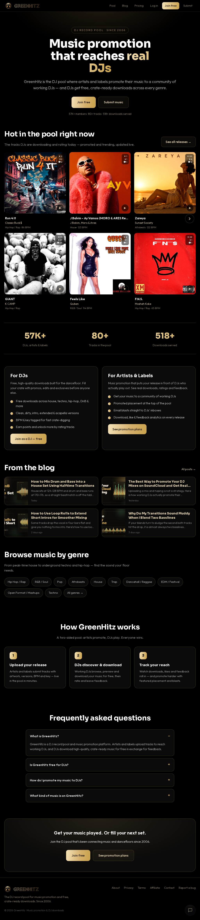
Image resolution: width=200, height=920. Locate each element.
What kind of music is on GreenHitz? (56, 795)
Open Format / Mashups (23, 593)
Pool (112, 5)
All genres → (75, 593)
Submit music (113, 102)
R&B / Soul (41, 582)
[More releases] (189, 218)
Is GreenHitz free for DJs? (49, 765)
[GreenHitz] (22, 5)
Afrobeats (78, 582)
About (116, 888)
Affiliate (155, 888)
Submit (187, 5)
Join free (171, 5)
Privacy (128, 888)
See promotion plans (127, 429)
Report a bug (187, 888)
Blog (125, 5)
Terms (142, 888)
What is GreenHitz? (44, 736)
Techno (53, 593)
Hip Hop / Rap (17, 582)
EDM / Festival (170, 582)
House (98, 582)
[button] (60, 208)
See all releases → (178, 142)
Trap (114, 582)
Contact (169, 888)
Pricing (139, 5)
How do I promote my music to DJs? (56, 780)
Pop (59, 582)
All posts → (188, 469)
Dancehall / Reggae (139, 582)
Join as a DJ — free (28, 439)
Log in (154, 5)
